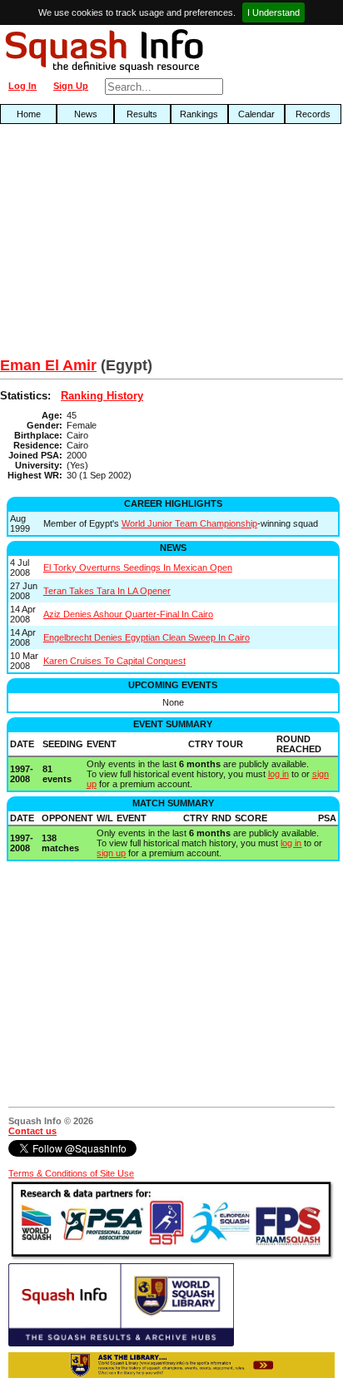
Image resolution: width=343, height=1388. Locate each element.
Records (313, 114)
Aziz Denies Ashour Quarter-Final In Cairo (128, 614)
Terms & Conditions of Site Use (71, 1173)
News (85, 114)
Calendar (256, 114)
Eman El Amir (48, 365)
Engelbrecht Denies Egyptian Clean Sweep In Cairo (146, 637)
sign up (111, 853)
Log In (22, 86)
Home (29, 114)
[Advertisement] (110, 245)
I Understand (273, 12)
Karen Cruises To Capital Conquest (114, 661)
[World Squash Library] (121, 1343)
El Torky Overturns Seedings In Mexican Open (137, 568)
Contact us (32, 1131)
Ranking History (102, 395)
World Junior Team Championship (189, 523)
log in (278, 774)
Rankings (199, 114)
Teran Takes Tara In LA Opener (107, 591)
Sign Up (70, 86)
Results (142, 114)
